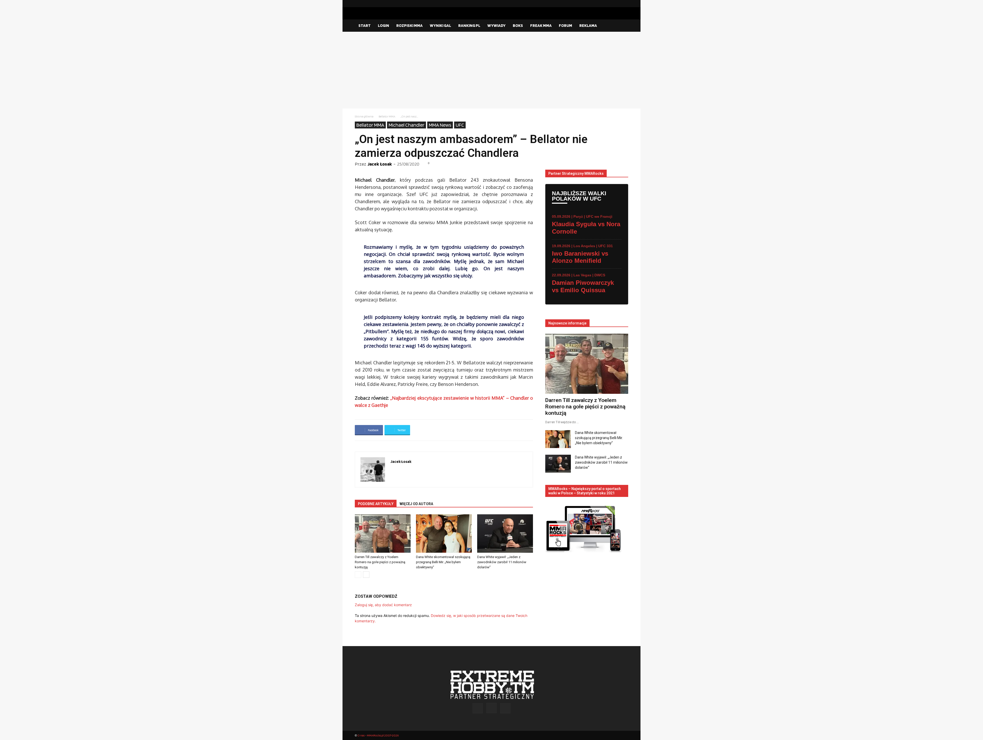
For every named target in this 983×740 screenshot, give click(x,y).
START (364, 25)
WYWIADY (496, 25)
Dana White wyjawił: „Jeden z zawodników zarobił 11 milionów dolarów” (501, 562)
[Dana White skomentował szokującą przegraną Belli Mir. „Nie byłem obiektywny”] (444, 533)
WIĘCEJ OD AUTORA (416, 504)
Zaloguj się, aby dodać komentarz (383, 605)
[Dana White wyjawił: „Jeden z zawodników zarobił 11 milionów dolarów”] (505, 533)
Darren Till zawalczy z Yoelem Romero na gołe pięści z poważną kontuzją (380, 562)
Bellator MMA (387, 116)
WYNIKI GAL (440, 25)
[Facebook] (608, 3)
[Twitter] (624, 3)
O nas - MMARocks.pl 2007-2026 (378, 735)
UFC (460, 125)
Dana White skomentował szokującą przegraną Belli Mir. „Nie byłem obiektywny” (443, 562)
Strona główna (364, 116)
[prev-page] (358, 574)
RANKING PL (469, 25)
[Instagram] (616, 3)
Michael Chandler (406, 125)
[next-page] (366, 574)
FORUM (565, 25)
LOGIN (383, 25)
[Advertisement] (491, 70)
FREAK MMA (541, 25)
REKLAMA (588, 25)
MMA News (440, 125)
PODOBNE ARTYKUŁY (375, 504)
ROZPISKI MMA (409, 25)
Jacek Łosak (380, 164)
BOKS (518, 25)
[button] (622, 26)
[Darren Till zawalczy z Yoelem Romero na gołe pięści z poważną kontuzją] (383, 533)
